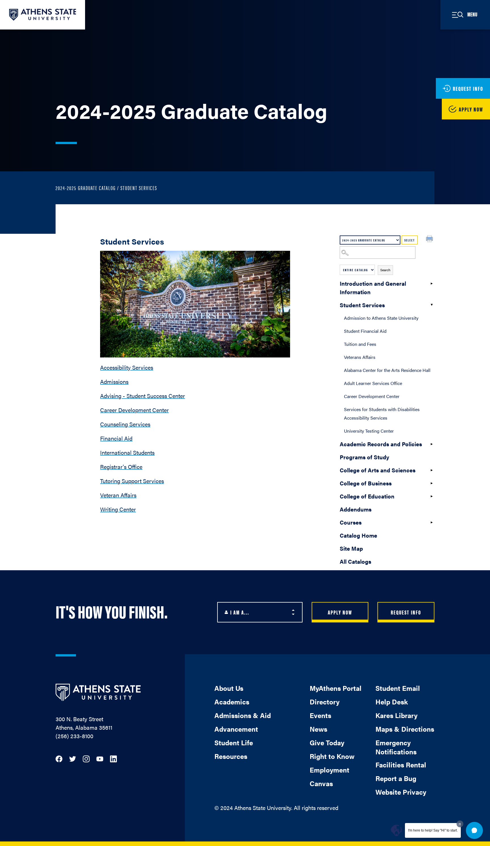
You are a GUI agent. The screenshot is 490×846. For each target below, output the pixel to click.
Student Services (362, 305)
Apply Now (340, 612)
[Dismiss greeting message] (460, 823)
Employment (329, 770)
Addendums (355, 509)
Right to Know (332, 756)
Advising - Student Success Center (142, 396)
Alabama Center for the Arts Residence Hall (387, 370)
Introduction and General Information (373, 287)
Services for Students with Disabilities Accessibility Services (382, 413)
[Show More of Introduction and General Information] (431, 283)
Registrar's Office (121, 466)
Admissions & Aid (242, 715)
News (318, 729)
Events (320, 715)
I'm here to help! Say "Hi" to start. (433, 830)
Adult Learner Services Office (373, 383)
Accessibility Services (126, 367)
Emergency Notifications (396, 747)
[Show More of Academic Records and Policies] (431, 444)
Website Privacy (400, 792)
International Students (127, 452)
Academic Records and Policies (381, 444)
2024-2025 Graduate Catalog (86, 188)
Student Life (233, 742)
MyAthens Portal (336, 688)
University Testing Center (369, 431)
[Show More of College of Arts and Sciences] (431, 470)
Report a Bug (395, 778)
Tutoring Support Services (132, 481)
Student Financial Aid (365, 331)
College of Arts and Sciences (377, 470)
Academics (231, 701)
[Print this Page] (430, 239)
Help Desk (391, 701)
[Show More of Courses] (431, 522)
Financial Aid (116, 438)
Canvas (321, 783)
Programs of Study (364, 457)
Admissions (114, 381)
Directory (324, 701)
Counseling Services (125, 424)
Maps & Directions (404, 729)
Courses (351, 522)
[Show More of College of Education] (431, 496)
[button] (474, 830)
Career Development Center (372, 396)
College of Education (367, 496)
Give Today (327, 742)
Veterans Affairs (359, 357)
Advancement (236, 729)
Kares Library (396, 715)
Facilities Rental (400, 764)
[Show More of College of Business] (431, 483)
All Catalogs (355, 561)
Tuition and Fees (360, 344)
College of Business (366, 483)
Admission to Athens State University (381, 318)
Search (385, 269)
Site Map (351, 548)
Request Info (406, 612)
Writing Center (118, 509)
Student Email (397, 688)
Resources (230, 756)
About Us (228, 688)
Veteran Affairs (118, 495)
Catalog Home (358, 535)
